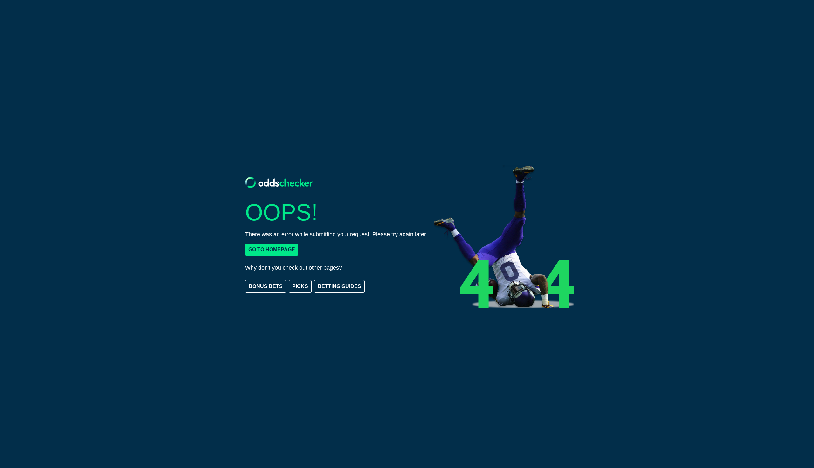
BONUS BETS (266, 286)
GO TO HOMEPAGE (271, 249)
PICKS (300, 286)
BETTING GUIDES (339, 286)
